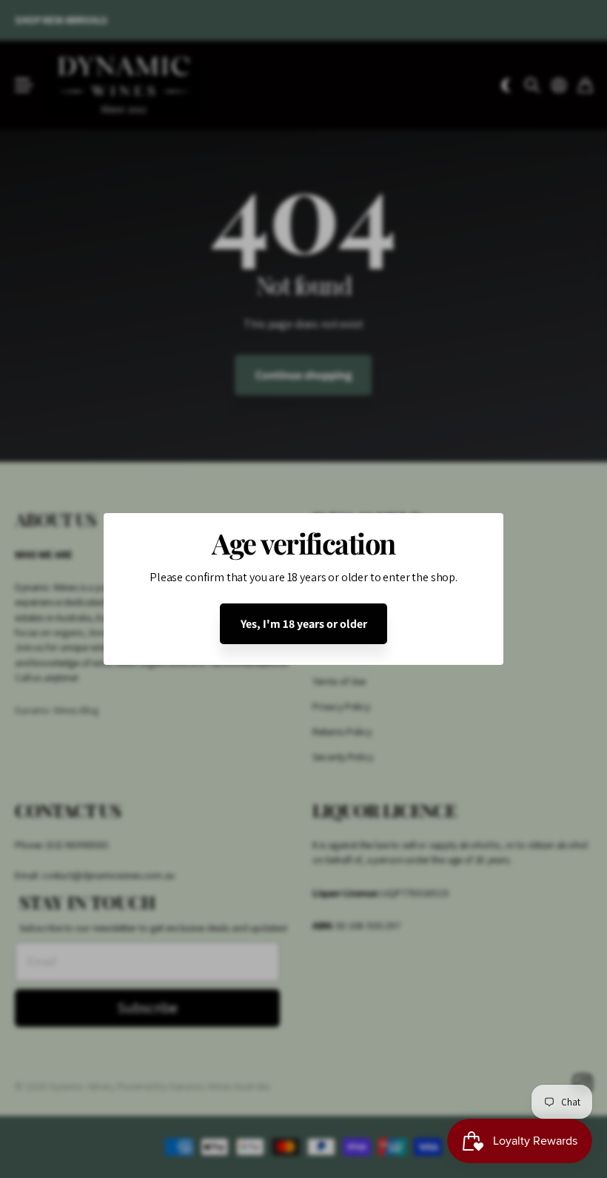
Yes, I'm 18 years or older (304, 624)
